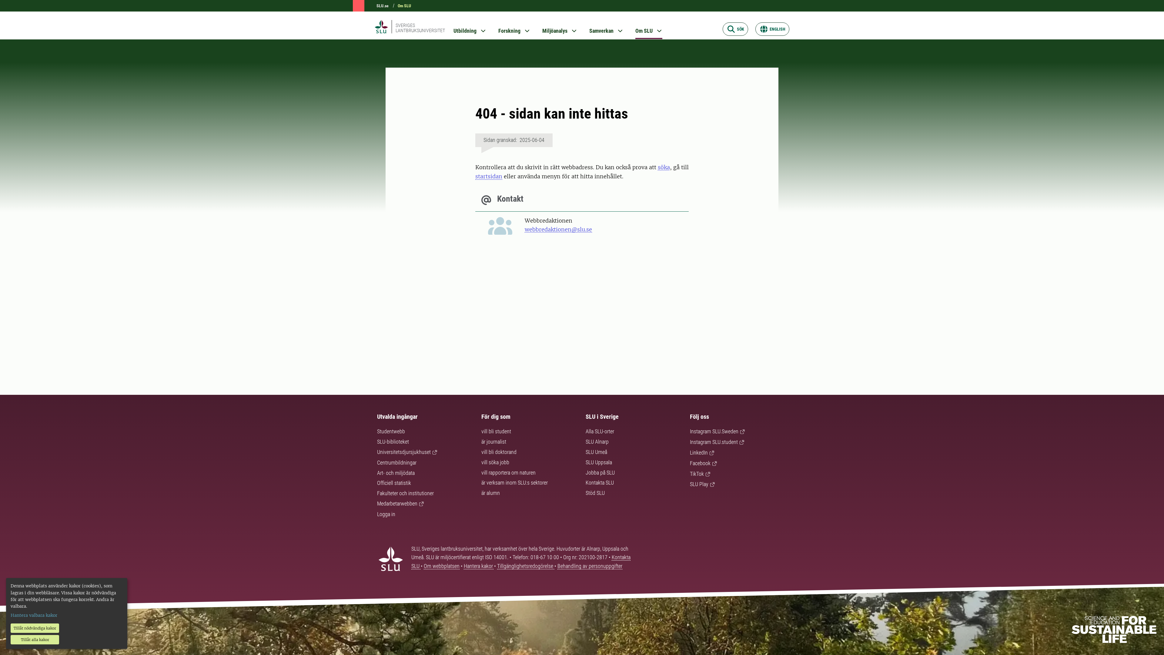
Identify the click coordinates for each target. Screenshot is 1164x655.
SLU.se (382, 5)
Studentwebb (391, 431)
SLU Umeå (596, 452)
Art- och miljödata (396, 473)
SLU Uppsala (599, 462)
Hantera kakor (479, 566)
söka (664, 167)
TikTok (697, 474)
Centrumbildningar (396, 462)
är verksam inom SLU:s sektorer (514, 482)
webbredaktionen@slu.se (558, 229)
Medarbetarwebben (397, 503)
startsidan (488, 176)
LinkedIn (699, 452)
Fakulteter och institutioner (405, 493)
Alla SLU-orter (600, 431)
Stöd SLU (595, 493)
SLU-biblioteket (393, 441)
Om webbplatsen (442, 566)
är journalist (493, 441)
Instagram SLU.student (714, 442)
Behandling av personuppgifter (589, 566)
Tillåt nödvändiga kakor (35, 628)
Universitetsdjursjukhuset (404, 452)
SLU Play (699, 484)
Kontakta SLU (600, 482)
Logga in (386, 514)
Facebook (700, 463)
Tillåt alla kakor (35, 639)
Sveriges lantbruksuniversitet (420, 27)
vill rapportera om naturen (508, 472)
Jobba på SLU (600, 472)
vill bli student (496, 431)
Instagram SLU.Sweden (714, 431)
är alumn (490, 493)
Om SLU (404, 5)
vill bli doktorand (499, 452)
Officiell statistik (394, 483)
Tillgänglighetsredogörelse (525, 566)
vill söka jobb (495, 462)
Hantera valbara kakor (34, 615)
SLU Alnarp (597, 441)
